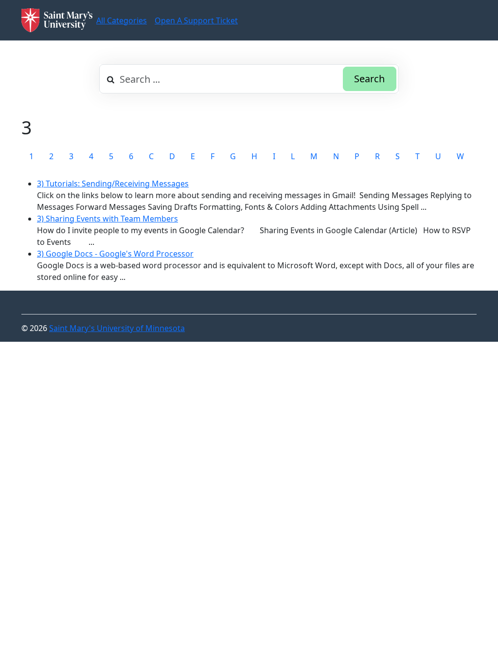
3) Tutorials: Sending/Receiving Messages (113, 183)
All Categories (121, 20)
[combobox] (249, 78)
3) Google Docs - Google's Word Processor (115, 253)
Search (369, 78)
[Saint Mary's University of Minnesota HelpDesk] (56, 20)
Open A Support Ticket (196, 20)
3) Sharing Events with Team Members (107, 218)
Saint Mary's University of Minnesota (117, 328)
